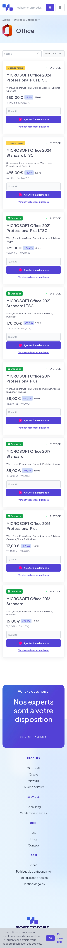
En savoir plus (61, 938)
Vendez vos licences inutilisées (33, 126)
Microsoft (33, 768)
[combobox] (58, 53)
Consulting (33, 807)
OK (50, 938)
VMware (33, 780)
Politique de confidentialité (33, 871)
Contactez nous (32, 737)
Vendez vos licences (33, 813)
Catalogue (19, 20)
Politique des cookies (33, 877)
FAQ (33, 833)
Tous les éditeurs (33, 787)
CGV (33, 865)
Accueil (6, 20)
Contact (33, 845)
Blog (33, 839)
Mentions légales (33, 884)
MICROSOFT (34, 20)
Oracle (33, 774)
